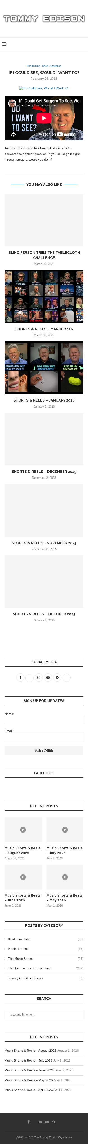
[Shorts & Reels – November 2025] (44, 510)
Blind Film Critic (45, 939)
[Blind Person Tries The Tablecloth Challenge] (44, 220)
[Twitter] (34, 1122)
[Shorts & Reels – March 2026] (44, 296)
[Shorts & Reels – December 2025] (44, 439)
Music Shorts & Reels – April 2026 (29, 1090)
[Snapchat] (53, 1122)
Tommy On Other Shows (45, 978)
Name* (9, 714)
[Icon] (23, 829)
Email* (9, 731)
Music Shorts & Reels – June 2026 (23, 897)
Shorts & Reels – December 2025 (44, 471)
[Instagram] (40, 1122)
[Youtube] (47, 1122)
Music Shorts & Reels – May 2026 (64, 897)
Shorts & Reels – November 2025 (44, 543)
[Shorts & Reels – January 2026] (44, 367)
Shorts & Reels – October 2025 (44, 614)
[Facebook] (29, 1122)
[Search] (83, 44)
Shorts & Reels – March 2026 (44, 329)
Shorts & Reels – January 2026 (44, 400)
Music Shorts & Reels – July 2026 (64, 850)
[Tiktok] (59, 1122)
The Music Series (45, 958)
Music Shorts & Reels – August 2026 (23, 850)
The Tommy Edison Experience (45, 968)
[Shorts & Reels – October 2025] (44, 581)
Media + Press (45, 948)
